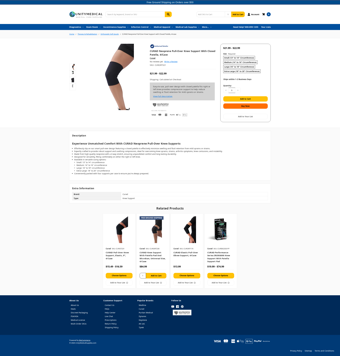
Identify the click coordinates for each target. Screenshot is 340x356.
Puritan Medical (146, 312)
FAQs (107, 309)
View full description (162, 96)
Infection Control (139, 27)
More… (205, 27)
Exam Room (92, 27)
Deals (73, 309)
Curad (141, 309)
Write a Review (170, 61)
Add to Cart (238, 14)
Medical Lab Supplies (186, 27)
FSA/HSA (74, 316)
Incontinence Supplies (114, 27)
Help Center (110, 312)
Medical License (78, 320)
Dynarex (142, 316)
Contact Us (109, 305)
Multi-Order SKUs (78, 323)
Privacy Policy (296, 351)
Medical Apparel (162, 27)
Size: (229, 54)
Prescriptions (110, 320)
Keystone (143, 320)
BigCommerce (84, 340)
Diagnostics (75, 27)
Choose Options (119, 275)
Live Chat (109, 316)
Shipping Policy (111, 327)
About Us (75, 305)
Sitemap (308, 351)
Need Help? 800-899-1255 (245, 27)
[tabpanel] (119, 250)
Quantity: (227, 85)
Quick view (119, 229)
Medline (142, 305)
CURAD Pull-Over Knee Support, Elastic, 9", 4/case (117, 255)
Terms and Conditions (324, 351)
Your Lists (266, 27)
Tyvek (141, 327)
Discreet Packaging (79, 312)
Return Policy (110, 323)
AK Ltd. (142, 323)
